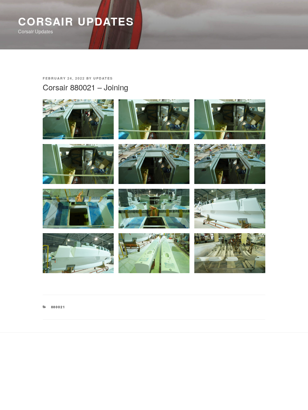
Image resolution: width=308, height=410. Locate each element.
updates (103, 78)
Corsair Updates (76, 21)
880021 (58, 307)
